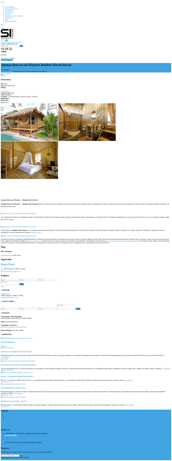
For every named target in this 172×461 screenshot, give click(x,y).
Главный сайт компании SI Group (20, 437)
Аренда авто (13, 440)
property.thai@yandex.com (11, 271)
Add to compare (6, 73)
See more (4, 346)
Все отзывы (5, 91)
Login (3, 58)
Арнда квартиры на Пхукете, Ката (13, 388)
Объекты (9, 71)
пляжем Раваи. (36, 232)
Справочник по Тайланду (17, 439)
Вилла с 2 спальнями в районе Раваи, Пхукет (17, 376)
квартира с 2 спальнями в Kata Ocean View (16, 351)
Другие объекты (8, 342)
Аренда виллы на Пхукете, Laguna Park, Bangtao (18, 365)
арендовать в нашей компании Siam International (122, 241)
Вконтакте (4, 327)
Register (9, 58)
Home (3, 71)
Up (2, 459)
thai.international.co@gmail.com (11, 42)
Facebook (12, 327)
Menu (2, 28)
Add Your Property (7, 60)
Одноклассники (21, 327)
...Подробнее (5, 357)
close (3, 1)
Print (4, 75)
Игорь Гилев (8, 264)
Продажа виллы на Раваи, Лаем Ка (13, 401)
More (2, 24)
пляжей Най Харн (35, 241)
